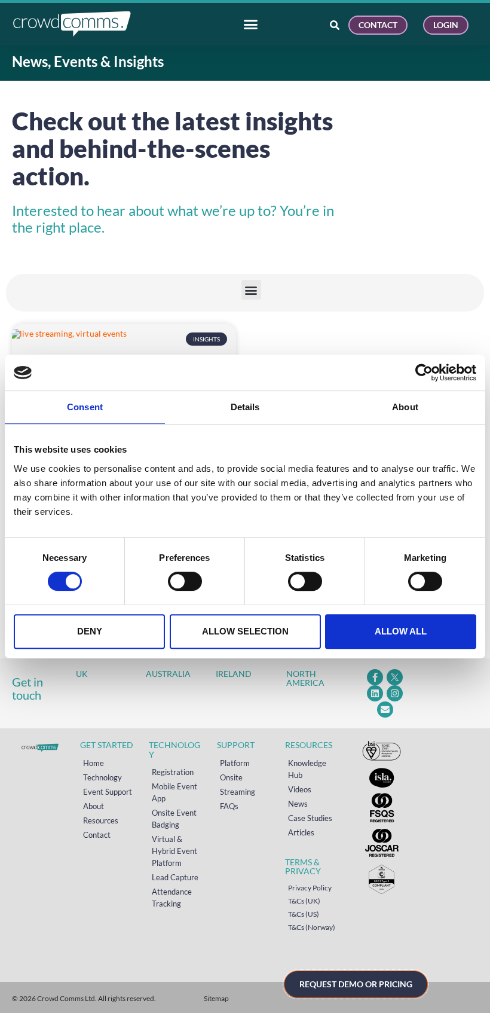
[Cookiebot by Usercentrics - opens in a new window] (424, 373)
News (298, 803)
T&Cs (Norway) (311, 927)
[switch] (185, 581)
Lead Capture (175, 877)
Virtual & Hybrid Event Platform (174, 851)
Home (93, 763)
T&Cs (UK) (304, 900)
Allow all (401, 631)
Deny (89, 631)
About (93, 806)
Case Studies (310, 818)
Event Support (107, 792)
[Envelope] (385, 709)
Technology (102, 777)
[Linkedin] (375, 693)
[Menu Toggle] (250, 24)
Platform (235, 763)
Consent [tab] (85, 407)
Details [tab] (245, 407)
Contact (97, 835)
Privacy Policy (310, 887)
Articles (301, 832)
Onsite (231, 777)
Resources (100, 820)
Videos (299, 789)
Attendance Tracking (172, 897)
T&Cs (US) (303, 914)
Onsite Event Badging (174, 818)
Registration (173, 772)
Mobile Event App (174, 792)
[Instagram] (395, 693)
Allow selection (245, 631)
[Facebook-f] (375, 677)
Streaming (237, 792)
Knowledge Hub (307, 769)
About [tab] (405, 407)
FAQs (229, 806)
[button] (251, 290)
